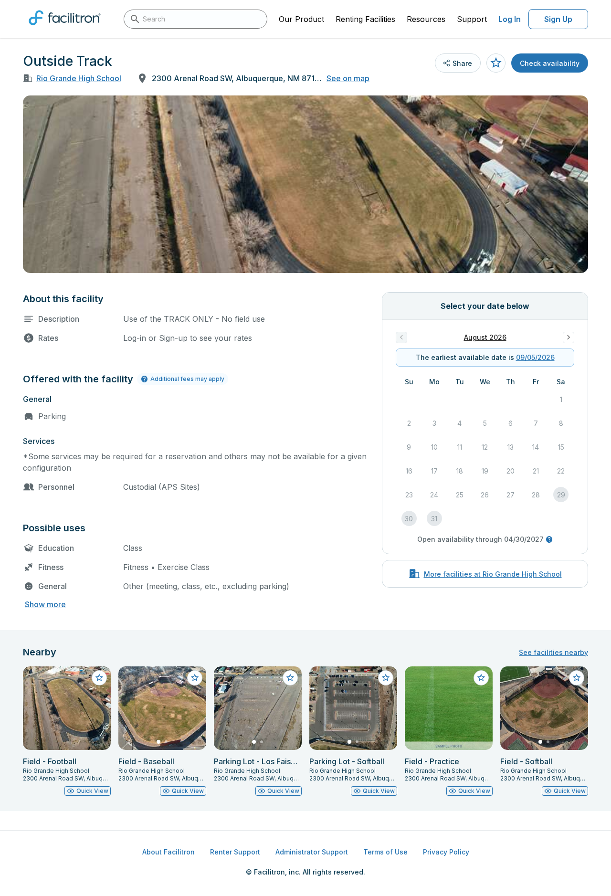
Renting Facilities (365, 19)
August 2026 (485, 337)
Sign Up (558, 19)
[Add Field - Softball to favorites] (576, 677)
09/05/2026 (535, 357)
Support (472, 19)
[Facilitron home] (64, 28)
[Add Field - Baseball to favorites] (194, 677)
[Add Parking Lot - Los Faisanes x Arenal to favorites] (290, 677)
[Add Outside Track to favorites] (496, 63)
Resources (426, 19)
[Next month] (568, 337)
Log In (509, 19)
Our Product (301, 19)
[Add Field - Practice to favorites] (481, 677)
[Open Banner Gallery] (305, 184)
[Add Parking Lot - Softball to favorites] (385, 677)
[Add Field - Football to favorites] (99, 677)
